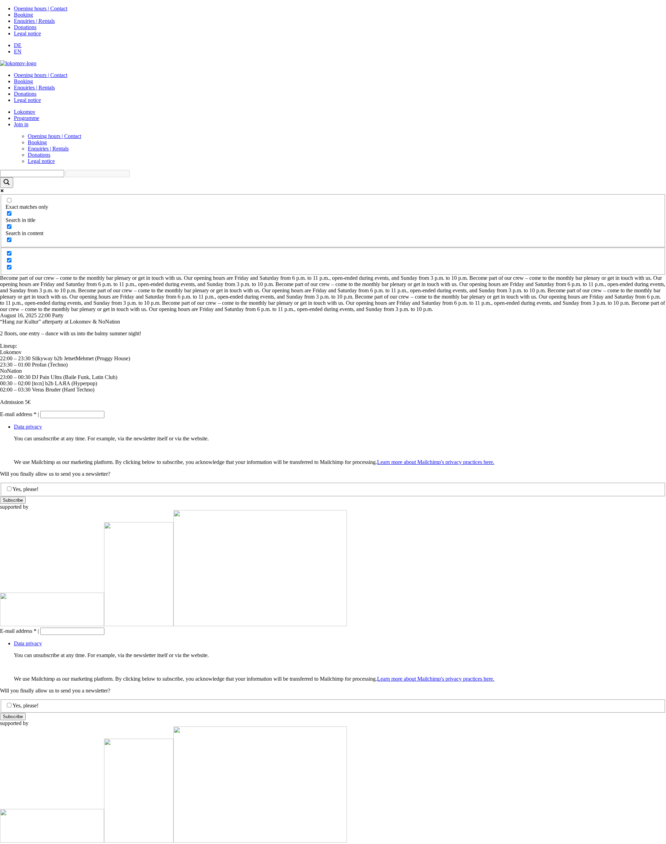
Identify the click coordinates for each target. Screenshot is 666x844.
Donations (25, 27)
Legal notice (27, 33)
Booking (23, 15)
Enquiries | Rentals (34, 21)
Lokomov (24, 112)
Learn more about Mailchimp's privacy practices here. (435, 462)
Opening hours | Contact (40, 8)
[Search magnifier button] (6, 182)
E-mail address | (19, 414)
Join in (21, 124)
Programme (26, 118)
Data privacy (28, 427)
